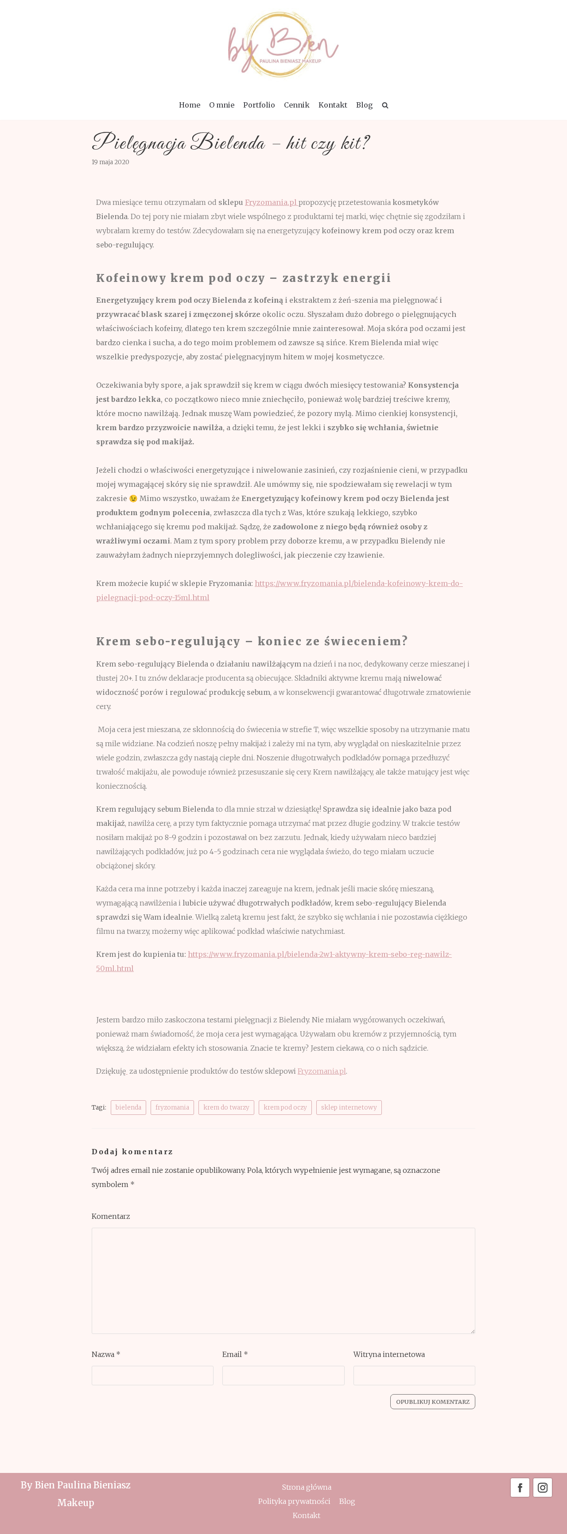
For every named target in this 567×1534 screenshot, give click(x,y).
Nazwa (106, 1354)
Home (189, 104)
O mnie (221, 104)
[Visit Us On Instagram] (542, 1496)
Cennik (297, 104)
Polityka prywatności (294, 1501)
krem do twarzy (226, 1107)
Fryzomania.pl (272, 202)
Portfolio (259, 104)
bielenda (128, 1107)
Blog (364, 104)
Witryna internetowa (389, 1354)
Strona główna (306, 1487)
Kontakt (332, 104)
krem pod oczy (285, 1107)
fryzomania (172, 1107)
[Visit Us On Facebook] (520, 1496)
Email (235, 1354)
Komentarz (111, 1216)
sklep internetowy (349, 1107)
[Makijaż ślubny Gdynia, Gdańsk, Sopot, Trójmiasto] (283, 45)
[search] (385, 104)
